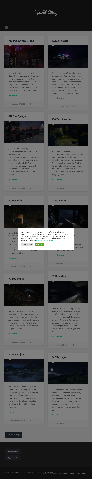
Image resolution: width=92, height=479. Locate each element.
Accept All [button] (39, 244)
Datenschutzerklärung (44, 240)
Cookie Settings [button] (27, 244)
